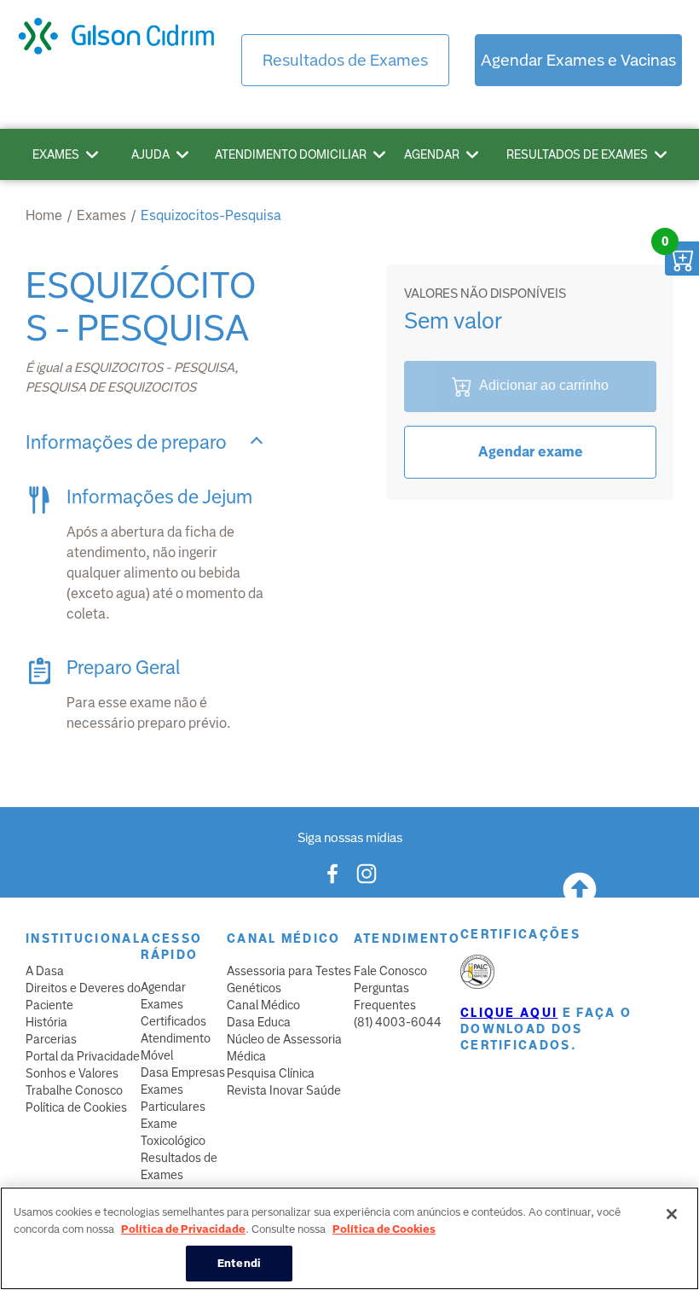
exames (101, 215)
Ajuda (150, 154)
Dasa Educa (259, 1022)
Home (44, 215)
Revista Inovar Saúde (284, 1090)
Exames (55, 154)
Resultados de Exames (345, 60)
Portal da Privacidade (83, 1056)
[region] (349, 1238)
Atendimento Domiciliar (291, 154)
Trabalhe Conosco (74, 1090)
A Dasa (45, 971)
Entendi (239, 1263)
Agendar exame (530, 452)
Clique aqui (508, 1013)
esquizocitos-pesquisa (211, 215)
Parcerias (51, 1039)
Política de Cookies (76, 1107)
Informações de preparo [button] (126, 442)
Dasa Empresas (183, 1072)
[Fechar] (671, 1214)
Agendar (431, 154)
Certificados (173, 1021)
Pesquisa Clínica (271, 1073)
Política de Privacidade (183, 1229)
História (46, 1022)
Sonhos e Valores (72, 1073)
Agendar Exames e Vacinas (578, 60)
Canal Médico (263, 1005)
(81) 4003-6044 (398, 1022)
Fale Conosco (390, 971)
